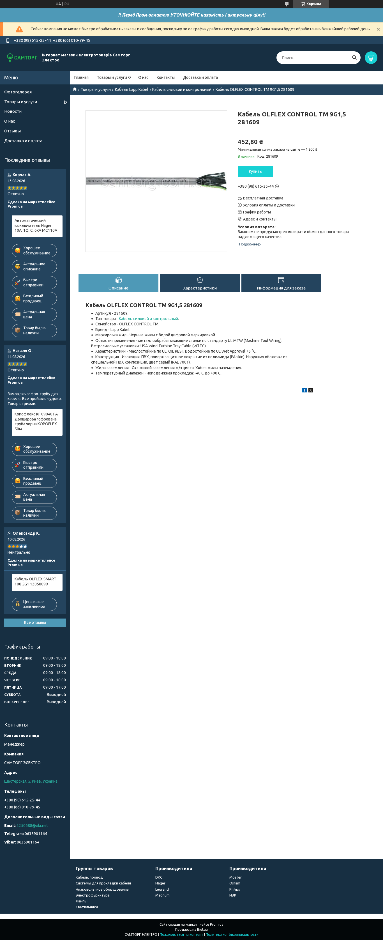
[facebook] (304, 391)
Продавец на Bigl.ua (191, 929)
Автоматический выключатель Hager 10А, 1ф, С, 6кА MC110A (36, 225)
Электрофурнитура (93, 895)
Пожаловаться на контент (181, 934)
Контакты (166, 77)
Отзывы (12, 130)
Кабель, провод (89, 877)
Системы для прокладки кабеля (103, 883)
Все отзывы (35, 622)
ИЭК (232, 895)
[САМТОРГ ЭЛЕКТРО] (22, 57)
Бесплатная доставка (263, 198)
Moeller (235, 877)
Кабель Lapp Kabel (131, 89)
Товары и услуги (112, 77)
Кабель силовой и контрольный (181, 89)
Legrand (162, 889)
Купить (255, 171)
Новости (13, 111)
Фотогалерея (18, 91)
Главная (81, 77)
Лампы (81, 901)
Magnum (162, 895)
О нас (143, 77)
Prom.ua (216, 924)
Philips (234, 889)
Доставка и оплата (200, 77)
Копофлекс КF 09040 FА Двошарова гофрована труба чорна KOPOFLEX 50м (36, 421)
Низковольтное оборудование (102, 889)
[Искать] (354, 57)
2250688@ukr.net (32, 825)
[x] (310, 391)
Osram (234, 883)
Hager (160, 883)
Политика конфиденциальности (232, 934)
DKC (158, 877)
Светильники (87, 907)
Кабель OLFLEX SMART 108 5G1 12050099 (35, 581)
